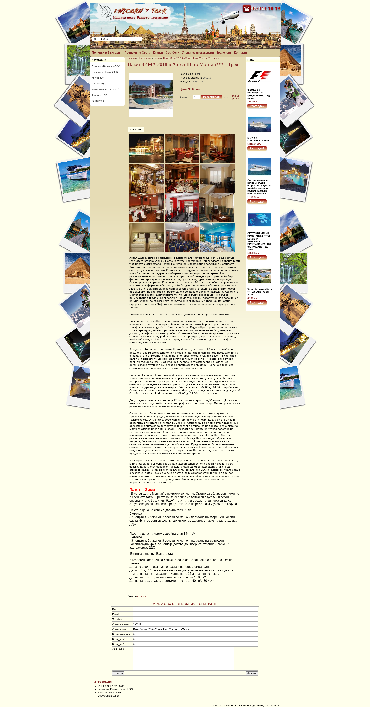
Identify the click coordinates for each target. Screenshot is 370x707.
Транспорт (224, 52)
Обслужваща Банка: (108, 695)
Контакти (240, 52)
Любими (235, 96)
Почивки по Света (137, 52)
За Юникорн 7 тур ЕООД (111, 686)
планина (142, 596)
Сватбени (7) (99, 83)
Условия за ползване (109, 692)
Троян (157, 58)
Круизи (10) (98, 78)
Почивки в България (107, 52)
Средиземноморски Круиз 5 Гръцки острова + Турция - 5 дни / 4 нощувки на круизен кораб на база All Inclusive (259, 187)
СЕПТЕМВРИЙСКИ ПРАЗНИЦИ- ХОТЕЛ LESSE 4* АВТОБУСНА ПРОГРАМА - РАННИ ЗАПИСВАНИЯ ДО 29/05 (259, 241)
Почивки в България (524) (106, 66)
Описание (135, 129)
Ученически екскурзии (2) (105, 89)
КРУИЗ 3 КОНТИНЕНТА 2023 (258, 139)
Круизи (158, 52)
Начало (132, 58)
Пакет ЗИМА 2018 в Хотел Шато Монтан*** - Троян (191, 58)
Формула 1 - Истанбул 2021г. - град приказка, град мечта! (258, 94)
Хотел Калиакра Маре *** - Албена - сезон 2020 (259, 292)
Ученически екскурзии (198, 52)
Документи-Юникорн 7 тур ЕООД (116, 689)
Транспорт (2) (99, 95)
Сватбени (172, 52)
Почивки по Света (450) (105, 72)
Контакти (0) (98, 101)
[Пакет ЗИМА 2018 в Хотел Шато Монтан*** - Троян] (151, 116)
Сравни (235, 98)
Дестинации (145, 58)
